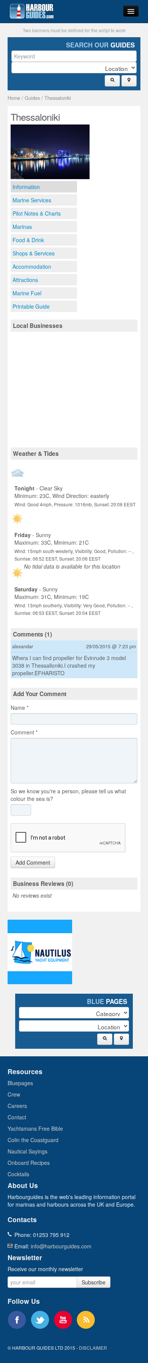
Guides (32, 98)
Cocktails (18, 1174)
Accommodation (32, 266)
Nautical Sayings (27, 1151)
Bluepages (20, 1083)
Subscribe (93, 1282)
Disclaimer (93, 1347)
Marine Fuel (27, 293)
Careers (17, 1105)
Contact (17, 1117)
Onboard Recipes (29, 1162)
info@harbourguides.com (61, 1246)
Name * (19, 707)
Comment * (24, 732)
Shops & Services (34, 253)
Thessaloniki (57, 98)
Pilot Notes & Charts (37, 213)
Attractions (25, 280)
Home (14, 98)
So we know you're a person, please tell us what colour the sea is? (68, 794)
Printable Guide (31, 306)
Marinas (22, 226)
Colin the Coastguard (33, 1140)
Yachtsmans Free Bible (35, 1128)
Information (26, 187)
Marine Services (32, 200)
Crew (14, 1094)
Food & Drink (28, 240)
